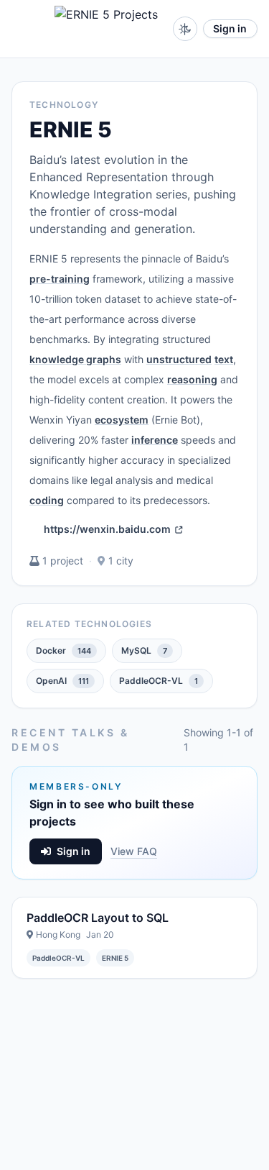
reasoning (192, 379)
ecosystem (121, 419)
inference (154, 440)
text (223, 359)
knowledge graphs (75, 359)
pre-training (59, 279)
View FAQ (133, 851)
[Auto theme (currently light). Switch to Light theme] (185, 29)
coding (46, 500)
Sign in (230, 28)
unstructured (179, 359)
